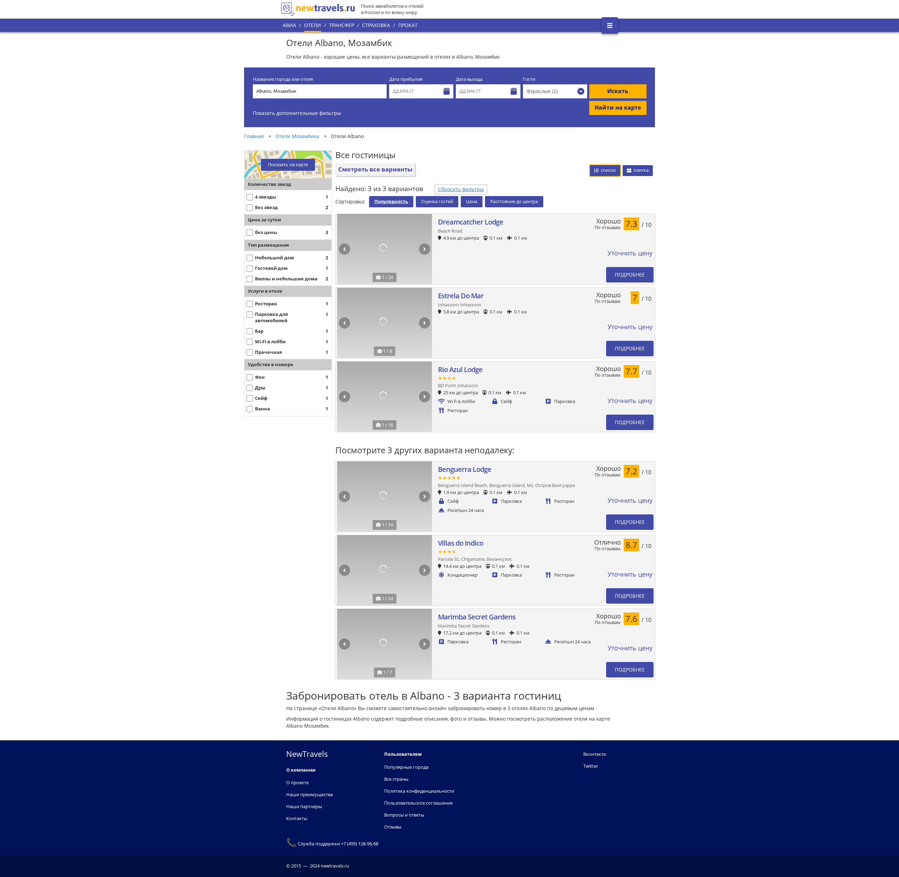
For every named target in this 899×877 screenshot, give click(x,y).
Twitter (590, 766)
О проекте (297, 782)
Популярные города (406, 767)
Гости (529, 79)
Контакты (296, 818)
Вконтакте (594, 754)
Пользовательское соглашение (418, 803)
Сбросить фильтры (461, 189)
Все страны (396, 779)
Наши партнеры (304, 806)
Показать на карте (288, 165)
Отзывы (392, 827)
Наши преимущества (309, 794)
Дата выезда (469, 79)
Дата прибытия (405, 79)
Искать (617, 91)
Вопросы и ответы (404, 815)
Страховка (376, 25)
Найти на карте (618, 107)
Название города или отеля (283, 79)
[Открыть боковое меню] (610, 25)
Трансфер (341, 25)
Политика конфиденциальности (419, 791)
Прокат (408, 25)
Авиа (289, 25)
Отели (312, 25)
